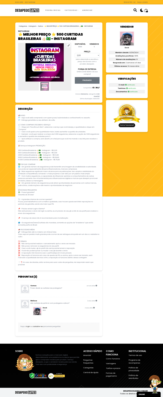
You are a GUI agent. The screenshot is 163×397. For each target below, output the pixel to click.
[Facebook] (93, 88)
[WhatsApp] (95, 88)
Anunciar (87, 10)
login (28, 326)
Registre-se (130, 2)
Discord (19, 2)
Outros (40, 26)
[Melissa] (25, 304)
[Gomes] (25, 289)
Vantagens (111, 363)
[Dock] (38, 311)
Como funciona (113, 358)
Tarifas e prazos (113, 368)
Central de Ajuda (90, 372)
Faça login (142, 2)
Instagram (30, 2)
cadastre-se (38, 326)
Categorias (71, 10)
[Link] (99, 88)
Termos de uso (135, 355)
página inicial (53, 10)
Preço (87, 51)
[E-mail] (97, 88)
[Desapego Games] (28, 10)
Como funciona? (127, 125)
